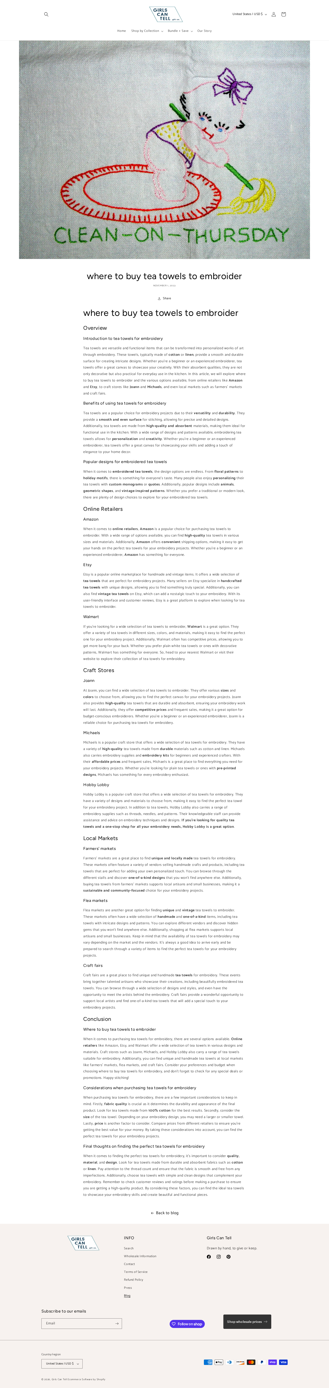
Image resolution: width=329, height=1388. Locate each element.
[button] (46, 14)
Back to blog (167, 1213)
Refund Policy (133, 1279)
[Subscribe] (117, 1323)
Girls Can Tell (60, 1379)
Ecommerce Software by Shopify (86, 1379)
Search (129, 1248)
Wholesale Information (140, 1256)
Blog (127, 1295)
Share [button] (167, 298)
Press (128, 1288)
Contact (129, 1264)
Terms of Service (136, 1272)
